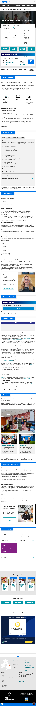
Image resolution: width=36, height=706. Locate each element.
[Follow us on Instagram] (25, 674)
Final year (22, 137)
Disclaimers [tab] (3, 567)
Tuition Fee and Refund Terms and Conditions (15, 339)
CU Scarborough (28, 665)
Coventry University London (30, 660)
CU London (27, 664)
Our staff (3, 684)
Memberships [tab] (4, 126)
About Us (32, 5)
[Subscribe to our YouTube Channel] (23, 674)
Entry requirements (31, 70)
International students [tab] (5, 561)
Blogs (3, 680)
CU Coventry (27, 662)
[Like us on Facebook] (19, 674)
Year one (3, 137)
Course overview (4, 69)
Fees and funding (4, 73)
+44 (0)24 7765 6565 (17, 665)
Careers (3, 681)
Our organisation (4, 685)
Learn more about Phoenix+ (9, 519)
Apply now (22, 64)
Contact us (15, 667)
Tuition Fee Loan (26, 378)
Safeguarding (4, 682)
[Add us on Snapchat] (29, 674)
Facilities (13, 73)
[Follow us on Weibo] (19, 676)
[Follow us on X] (21, 674)
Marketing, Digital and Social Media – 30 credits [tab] (11, 175)
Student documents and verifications (8, 677)
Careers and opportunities (22, 74)
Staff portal (22, 681)
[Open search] (34, 2)
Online (26, 670)
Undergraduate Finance (27, 338)
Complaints (4, 686)
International (18, 5)
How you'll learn (22, 69)
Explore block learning (8, 288)
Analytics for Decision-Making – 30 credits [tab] (10, 178)
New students (4, 673)
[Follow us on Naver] (23, 676)
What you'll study (13, 69)
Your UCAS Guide (31, 49)
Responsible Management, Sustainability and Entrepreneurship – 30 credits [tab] (16, 181)
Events (3, 676)
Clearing (3, 5)
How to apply (4, 48)
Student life (6, 602)
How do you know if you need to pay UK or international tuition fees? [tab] (15, 389)
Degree (5, 27)
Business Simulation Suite (8, 445)
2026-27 (15, 27)
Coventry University (16, 660)
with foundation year (7, 28)
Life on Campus (12, 6)
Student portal (22, 679)
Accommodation (18, 602)
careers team (16, 467)
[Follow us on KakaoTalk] (25, 676)
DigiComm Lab (23, 445)
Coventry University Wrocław (29, 667)
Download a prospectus (22, 49)
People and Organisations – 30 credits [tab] (9, 171)
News (3, 675)
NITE (25, 668)
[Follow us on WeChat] (33, 674)
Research (23, 5)
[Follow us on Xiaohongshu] (21, 676)
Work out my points (30, 64)
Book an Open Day (14, 49)
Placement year (15, 137)
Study (8, 5)
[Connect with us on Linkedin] (27, 674)
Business (28, 5)
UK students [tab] (3, 557)
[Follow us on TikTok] (31, 674)
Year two (9, 137)
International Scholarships (8, 360)
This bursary (33, 383)
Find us (15, 668)
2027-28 (15, 28)
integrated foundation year (27, 313)
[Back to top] (18, 657)
